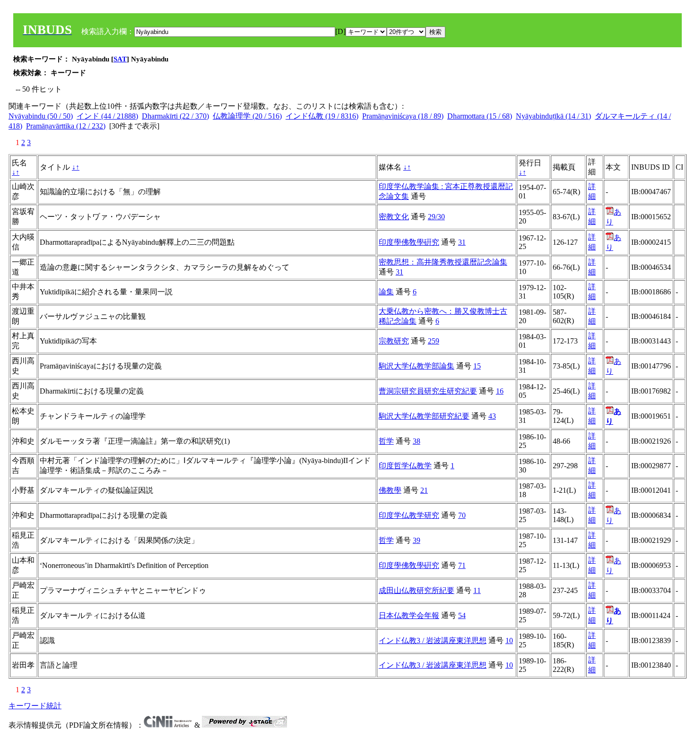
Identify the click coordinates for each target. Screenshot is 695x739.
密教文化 (394, 217)
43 (492, 416)
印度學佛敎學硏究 (409, 242)
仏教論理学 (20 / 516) (247, 116)
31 (462, 242)
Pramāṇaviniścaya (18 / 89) (402, 116)
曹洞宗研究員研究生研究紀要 (428, 391)
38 (416, 441)
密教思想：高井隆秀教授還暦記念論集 (443, 262)
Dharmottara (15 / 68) (479, 116)
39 (416, 540)
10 (509, 640)
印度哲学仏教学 (405, 466)
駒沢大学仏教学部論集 (416, 366)
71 (462, 565)
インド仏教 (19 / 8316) (322, 116)
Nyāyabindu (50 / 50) (41, 116)
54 (462, 615)
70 (462, 515)
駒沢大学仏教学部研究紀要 (424, 416)
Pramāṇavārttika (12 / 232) (65, 126)
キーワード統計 (35, 706)
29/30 (436, 217)
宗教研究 (394, 341)
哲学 (386, 441)
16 (500, 391)
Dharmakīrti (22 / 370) (175, 116)
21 (424, 490)
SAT (120, 59)
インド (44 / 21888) (107, 116)
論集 (386, 292)
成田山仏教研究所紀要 (416, 590)
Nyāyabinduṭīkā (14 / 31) (553, 116)
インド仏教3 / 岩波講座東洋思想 (432, 640)
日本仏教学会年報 (409, 615)
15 (477, 366)
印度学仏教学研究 (409, 515)
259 (433, 341)
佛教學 (390, 490)
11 (477, 590)
